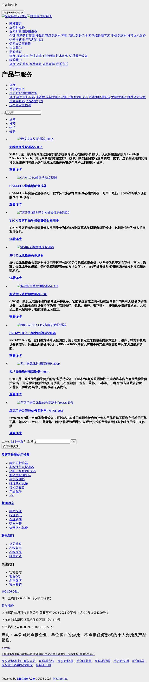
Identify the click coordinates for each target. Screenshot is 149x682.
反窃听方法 (46, 661)
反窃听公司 (43, 665)
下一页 (18, 441)
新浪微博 (15, 580)
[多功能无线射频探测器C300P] (38, 363)
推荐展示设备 (136, 97)
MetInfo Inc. (60, 678)
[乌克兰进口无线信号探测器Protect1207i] (45, 402)
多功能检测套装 (99, 97)
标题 (12, 119)
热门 (12, 127)
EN (41, 101)
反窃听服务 (17, 89)
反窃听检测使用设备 (23, 93)
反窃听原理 (102, 661)
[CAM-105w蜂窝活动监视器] (37, 177)
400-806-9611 (10, 591)
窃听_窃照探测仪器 (74, 97)
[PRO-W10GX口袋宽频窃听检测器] (41, 325)
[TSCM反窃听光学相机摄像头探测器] (43, 212)
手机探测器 (118, 97)
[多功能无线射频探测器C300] (37, 286)
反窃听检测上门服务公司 (19, 661)
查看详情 (15, 169)
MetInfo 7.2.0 (26, 678)
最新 (12, 131)
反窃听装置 (84, 661)
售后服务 (8, 605)
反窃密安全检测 (20, 105)
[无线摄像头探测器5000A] (35, 139)
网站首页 (15, 23)
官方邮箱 (15, 584)
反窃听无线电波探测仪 (17, 665)
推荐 (12, 123)
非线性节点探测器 (48, 97)
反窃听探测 (121, 661)
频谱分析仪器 (25, 97)
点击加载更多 (10, 446)
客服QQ (14, 576)
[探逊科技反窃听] (74, 16)
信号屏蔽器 (17, 101)
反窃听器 (138, 661)
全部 (12, 35)
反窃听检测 (65, 661)
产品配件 (32, 101)
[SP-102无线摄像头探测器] (35, 247)
